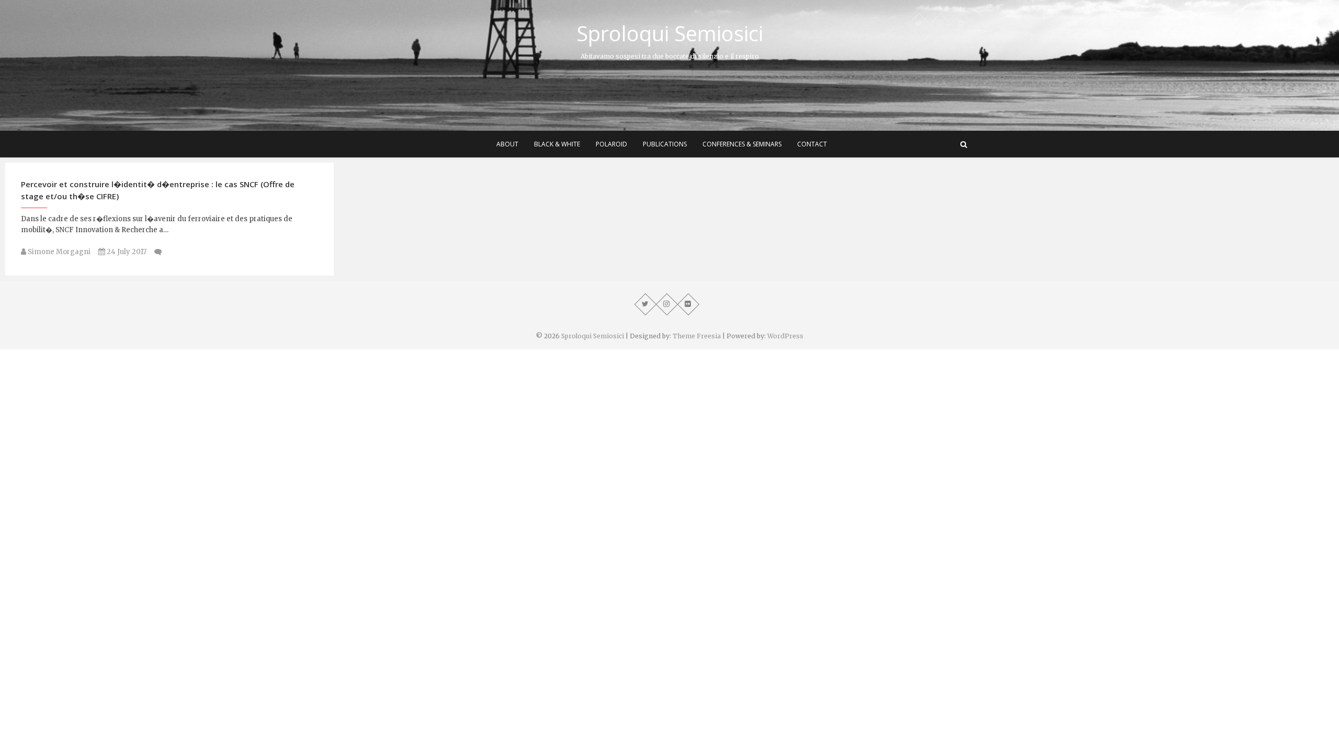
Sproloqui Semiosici (669, 33)
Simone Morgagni (58, 251)
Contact (812, 144)
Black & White (557, 144)
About (507, 144)
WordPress (785, 336)
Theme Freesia (697, 336)
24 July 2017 (125, 251)
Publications (665, 144)
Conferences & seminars (741, 144)
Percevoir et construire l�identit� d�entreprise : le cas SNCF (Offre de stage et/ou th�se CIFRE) (157, 190)
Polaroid (611, 144)
